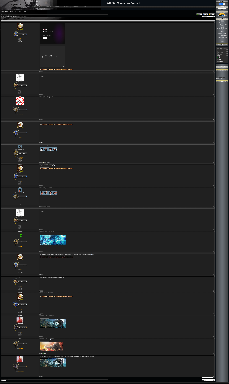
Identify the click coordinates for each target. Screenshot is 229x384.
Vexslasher (20, 315)
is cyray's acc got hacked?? (222, 24)
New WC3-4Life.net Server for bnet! (222, 28)
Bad (218, 75)
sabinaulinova (223, 38)
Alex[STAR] (20, 231)
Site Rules (57, 6)
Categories (48, 6)
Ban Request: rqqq (222, 22)
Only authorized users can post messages (222, 64)
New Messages (75, 6)
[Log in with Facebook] (222, 4)
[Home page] (48, 162)
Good (218, 73)
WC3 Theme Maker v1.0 (222, 35)
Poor (218, 76)
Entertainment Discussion (6, 16)
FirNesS (20, 338)
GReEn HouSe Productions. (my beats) (18, 16)
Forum (40, 6)
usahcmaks (222, 21)
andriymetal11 (223, 27)
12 (53, 292)
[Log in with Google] (224, 4)
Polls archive (221, 78)
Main (35, 6)
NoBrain (20, 96)
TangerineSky (20, 120)
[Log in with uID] (220, 4)
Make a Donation (222, 16)
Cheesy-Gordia (8, 15)
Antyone (20, 187)
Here (40, 339)
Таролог (222, 31)
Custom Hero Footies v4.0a (222, 26)
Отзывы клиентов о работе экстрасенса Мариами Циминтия (222, 37)
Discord (84, 6)
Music (11, 16)
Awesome (219, 72)
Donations (66, 6)
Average (219, 74)
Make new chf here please (222, 33)
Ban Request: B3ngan (222, 20)
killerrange (20, 72)
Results (217, 78)
